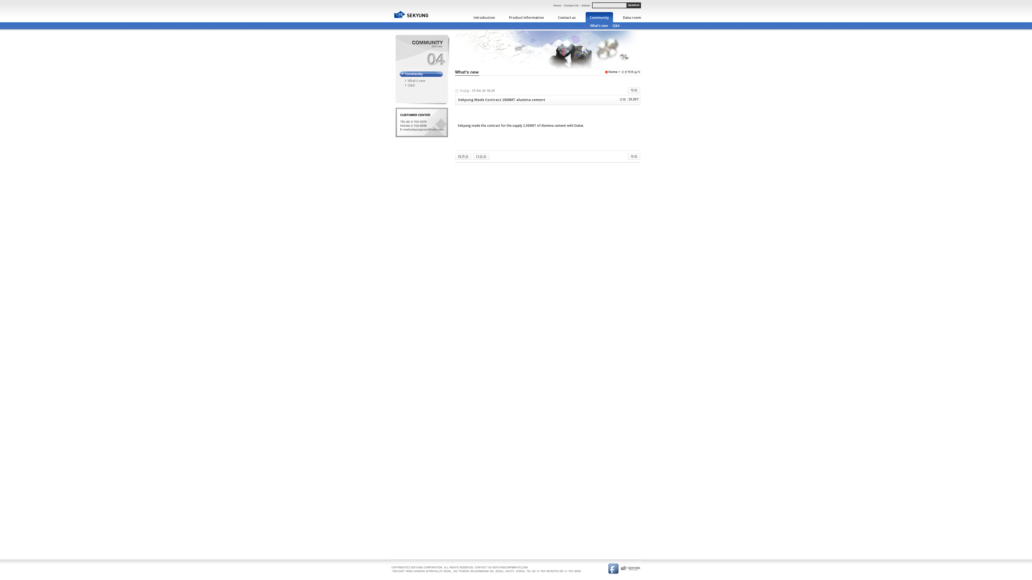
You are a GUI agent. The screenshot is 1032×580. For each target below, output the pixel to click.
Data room (632, 17)
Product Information (526, 17)
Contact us (567, 17)
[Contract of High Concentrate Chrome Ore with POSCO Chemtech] (463, 156)
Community (599, 17)
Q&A (616, 26)
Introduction (484, 17)
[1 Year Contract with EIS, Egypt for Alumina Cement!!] (481, 156)
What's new (599, 26)
